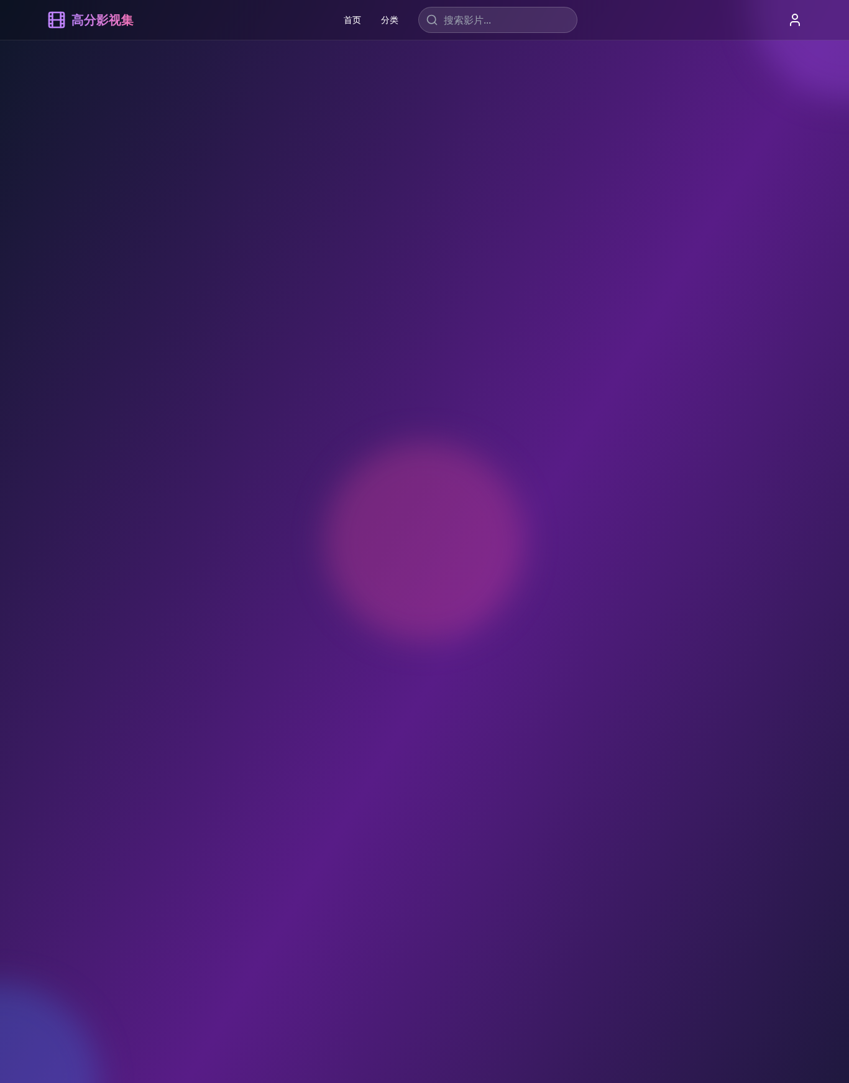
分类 (389, 19)
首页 (352, 19)
